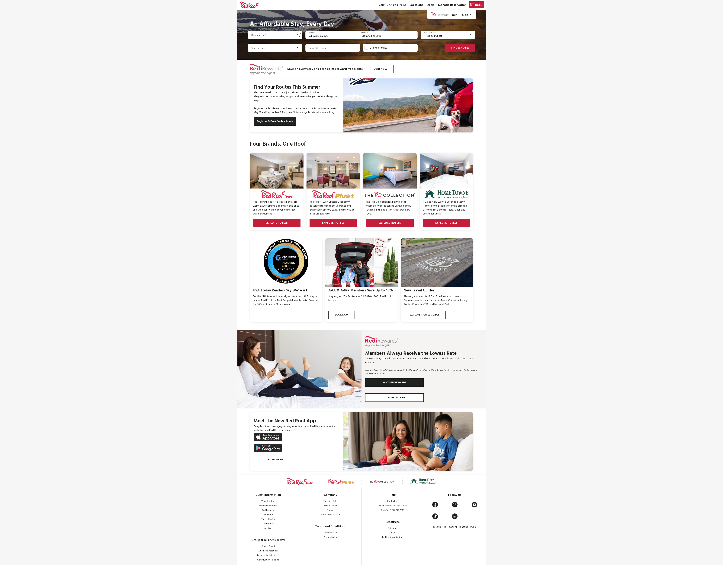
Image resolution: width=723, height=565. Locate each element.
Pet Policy (268, 515)
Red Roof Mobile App (392, 537)
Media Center (330, 506)
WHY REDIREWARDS (394, 382)
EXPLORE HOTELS (276, 223)
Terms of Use (330, 533)
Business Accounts (268, 551)
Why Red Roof (268, 501)
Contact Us (392, 501)
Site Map (392, 528)
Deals (430, 5)
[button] (249, 5)
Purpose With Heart (330, 515)
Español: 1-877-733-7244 (392, 510)
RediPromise (268, 510)
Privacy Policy (330, 537)
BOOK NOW (342, 315)
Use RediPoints (378, 48)
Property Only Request (268, 555)
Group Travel (268, 546)
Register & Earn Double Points (275, 121)
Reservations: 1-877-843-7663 (392, 506)
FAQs (392, 533)
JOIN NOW (380, 69)
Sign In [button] (466, 15)
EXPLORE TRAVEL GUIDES (424, 315)
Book (478, 5)
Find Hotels (268, 524)
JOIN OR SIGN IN (394, 397)
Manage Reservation (452, 5)
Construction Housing (268, 560)
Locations (416, 5)
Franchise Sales (330, 501)
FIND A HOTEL (460, 48)
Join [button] (454, 15)
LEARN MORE (275, 460)
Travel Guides (268, 519)
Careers (330, 510)
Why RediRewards (268, 506)
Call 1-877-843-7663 (392, 5)
